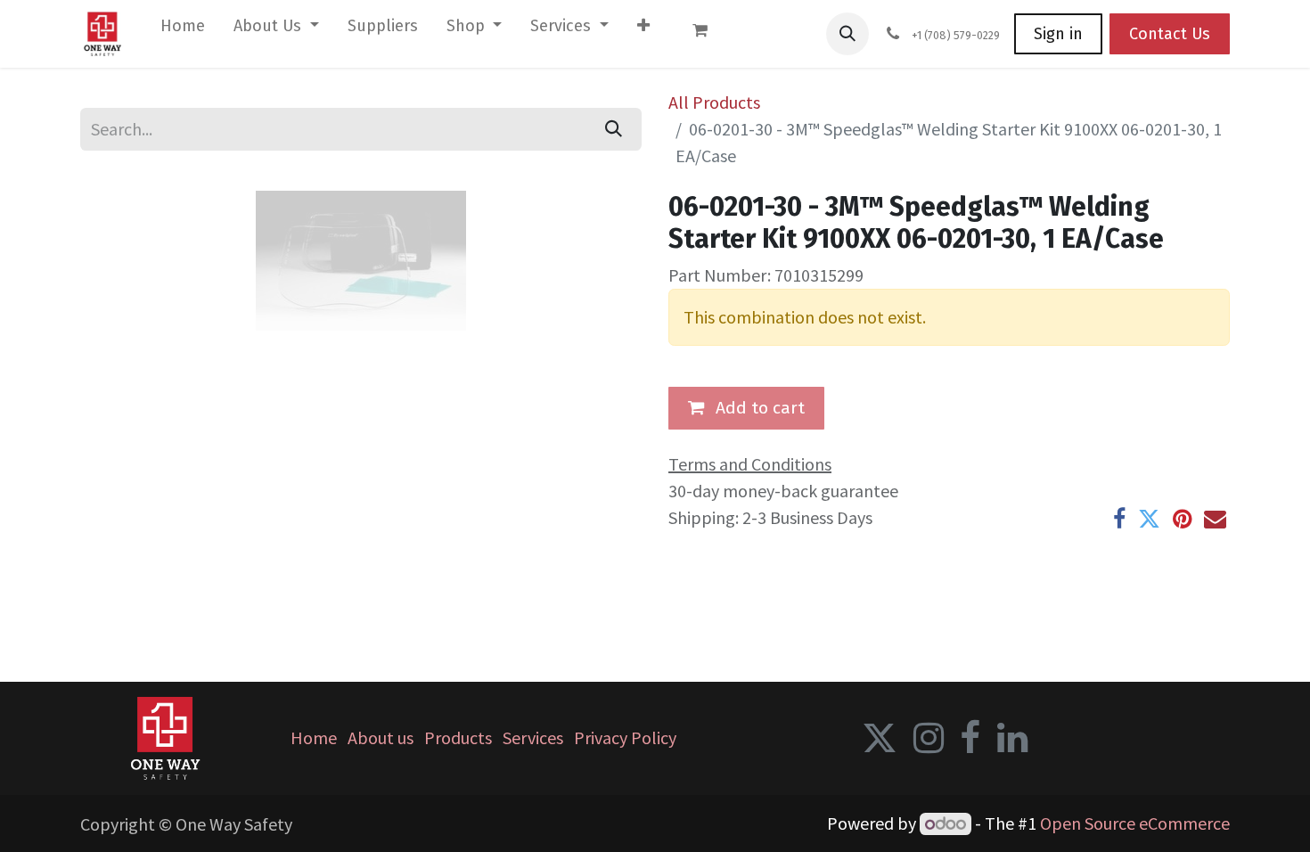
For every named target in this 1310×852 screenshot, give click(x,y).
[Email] (1215, 519)
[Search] (613, 129)
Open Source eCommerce (1135, 823)
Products (458, 737)
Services (533, 737)
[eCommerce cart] (708, 34)
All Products (714, 102)
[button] (847, 33)
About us (380, 737)
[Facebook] (1119, 519)
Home (314, 737)
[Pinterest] (1182, 519)
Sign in (1058, 34)
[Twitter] (1149, 519)
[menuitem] (182, 30)
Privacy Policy (625, 737)
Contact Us (1169, 34)
